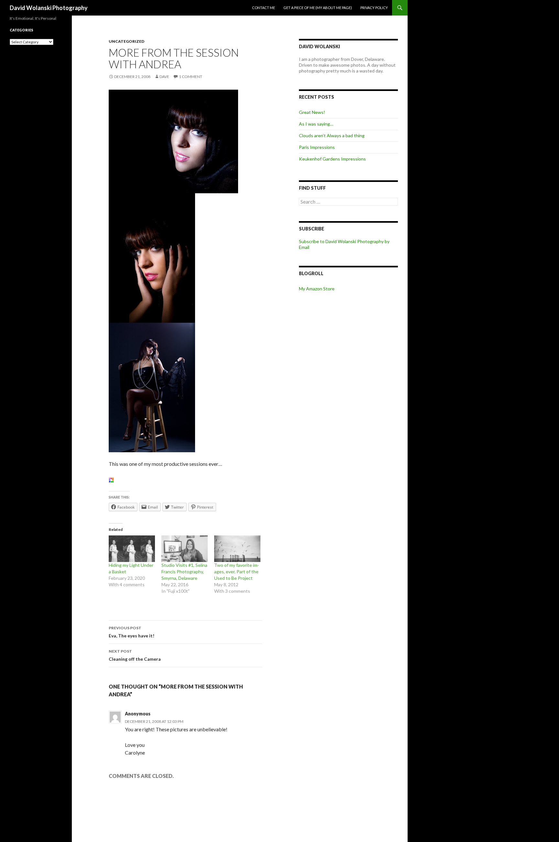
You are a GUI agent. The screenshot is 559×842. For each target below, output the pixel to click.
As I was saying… (316, 124)
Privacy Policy (374, 8)
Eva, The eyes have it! (131, 631)
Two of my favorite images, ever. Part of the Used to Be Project (236, 571)
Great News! (312, 112)
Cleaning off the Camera (135, 655)
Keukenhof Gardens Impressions (332, 159)
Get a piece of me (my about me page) (317, 8)
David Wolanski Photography (49, 7)
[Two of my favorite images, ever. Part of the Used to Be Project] (237, 548)
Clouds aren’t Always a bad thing (332, 135)
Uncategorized (126, 41)
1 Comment (190, 76)
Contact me (263, 8)
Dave (164, 76)
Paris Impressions (317, 147)
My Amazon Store (316, 288)
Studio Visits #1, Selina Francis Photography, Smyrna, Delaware (184, 571)
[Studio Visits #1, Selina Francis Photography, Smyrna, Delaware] (184, 548)
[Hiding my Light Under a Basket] (132, 548)
